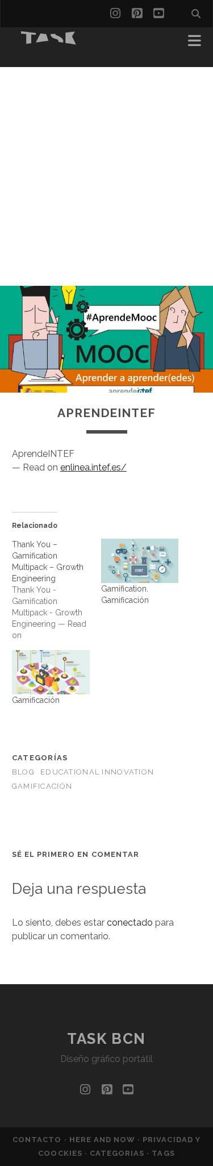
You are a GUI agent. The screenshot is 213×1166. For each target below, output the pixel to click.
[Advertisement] (106, 173)
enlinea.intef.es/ (93, 467)
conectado (130, 922)
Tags (163, 1153)
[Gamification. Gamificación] (140, 561)
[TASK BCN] (49, 40)
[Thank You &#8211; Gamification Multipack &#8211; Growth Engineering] (56, 590)
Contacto (38, 1139)
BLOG (23, 772)
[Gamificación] (51, 672)
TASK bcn (106, 1038)
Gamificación (36, 700)
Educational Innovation (97, 772)
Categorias (118, 1153)
